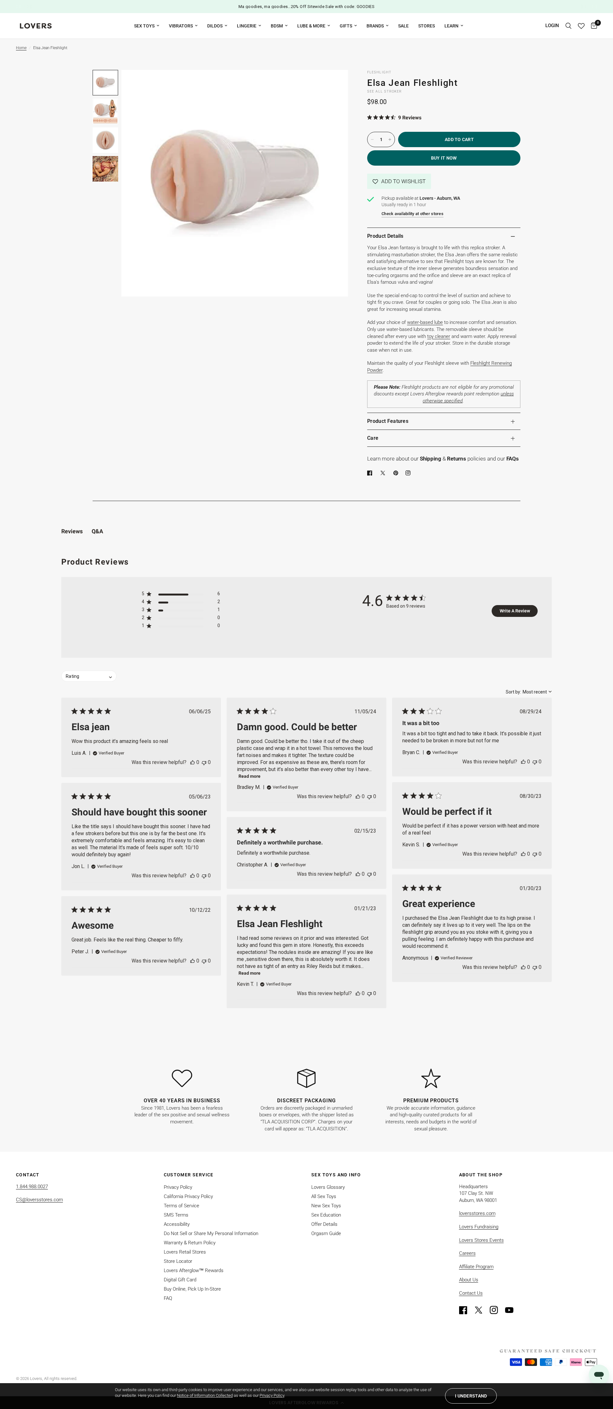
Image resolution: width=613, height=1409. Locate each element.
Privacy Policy (178, 1187)
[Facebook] (371, 473)
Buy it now (444, 158)
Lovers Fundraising (478, 1227)
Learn (451, 25)
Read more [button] (249, 776)
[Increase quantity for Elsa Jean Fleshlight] (390, 139)
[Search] (568, 26)
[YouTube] (512, 1310)
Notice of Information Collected (205, 1395)
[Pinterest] (397, 473)
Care (372, 438)
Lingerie (246, 25)
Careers (467, 1253)
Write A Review (515, 610)
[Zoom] (335, 83)
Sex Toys (144, 25)
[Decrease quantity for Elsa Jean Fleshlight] (372, 139)
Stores (426, 25)
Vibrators (181, 25)
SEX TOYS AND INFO (336, 1175)
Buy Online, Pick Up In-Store (192, 1289)
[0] (592, 26)
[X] (384, 473)
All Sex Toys (323, 1196)
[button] (399, 181)
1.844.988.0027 (32, 1186)
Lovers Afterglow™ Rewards (193, 1270)
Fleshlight (379, 72)
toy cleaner (438, 336)
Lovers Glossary (328, 1187)
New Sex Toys (326, 1206)
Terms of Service (181, 1206)
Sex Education (326, 1215)
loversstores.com (477, 1213)
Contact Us (471, 1293)
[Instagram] (497, 1310)
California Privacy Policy (188, 1196)
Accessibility (177, 1224)
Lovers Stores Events (481, 1240)
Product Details (385, 236)
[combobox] (529, 691)
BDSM (277, 25)
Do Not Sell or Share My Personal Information (211, 1233)
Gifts (346, 25)
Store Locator (178, 1261)
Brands (375, 25)
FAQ (168, 1298)
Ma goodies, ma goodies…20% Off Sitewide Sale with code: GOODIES (306, 6)
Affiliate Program (476, 1267)
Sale (403, 25)
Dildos (215, 25)
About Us (468, 1280)
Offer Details (324, 1224)
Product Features (387, 421)
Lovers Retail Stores (185, 1252)
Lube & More (311, 25)
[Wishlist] (581, 26)
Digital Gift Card (180, 1280)
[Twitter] (481, 1310)
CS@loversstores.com (39, 1200)
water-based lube (425, 322)
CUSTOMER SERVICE (189, 1175)
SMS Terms (176, 1215)
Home (21, 48)
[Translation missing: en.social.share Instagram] (409, 473)
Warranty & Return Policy (190, 1243)
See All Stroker (384, 91)
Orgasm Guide (326, 1233)
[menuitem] (146, 26)
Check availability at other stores (412, 213)
